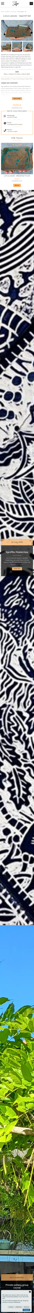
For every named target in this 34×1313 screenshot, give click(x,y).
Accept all (26, 1310)
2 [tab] (15, 144)
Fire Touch (13, 11)
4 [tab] (19, 144)
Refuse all (26, 1307)
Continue (11, 1307)
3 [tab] (17, 144)
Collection (7, 11)
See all (17, 185)
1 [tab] (12, 144)
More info (17, 568)
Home (2, 11)
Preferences (19, 1307)
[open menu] (2, 3)
